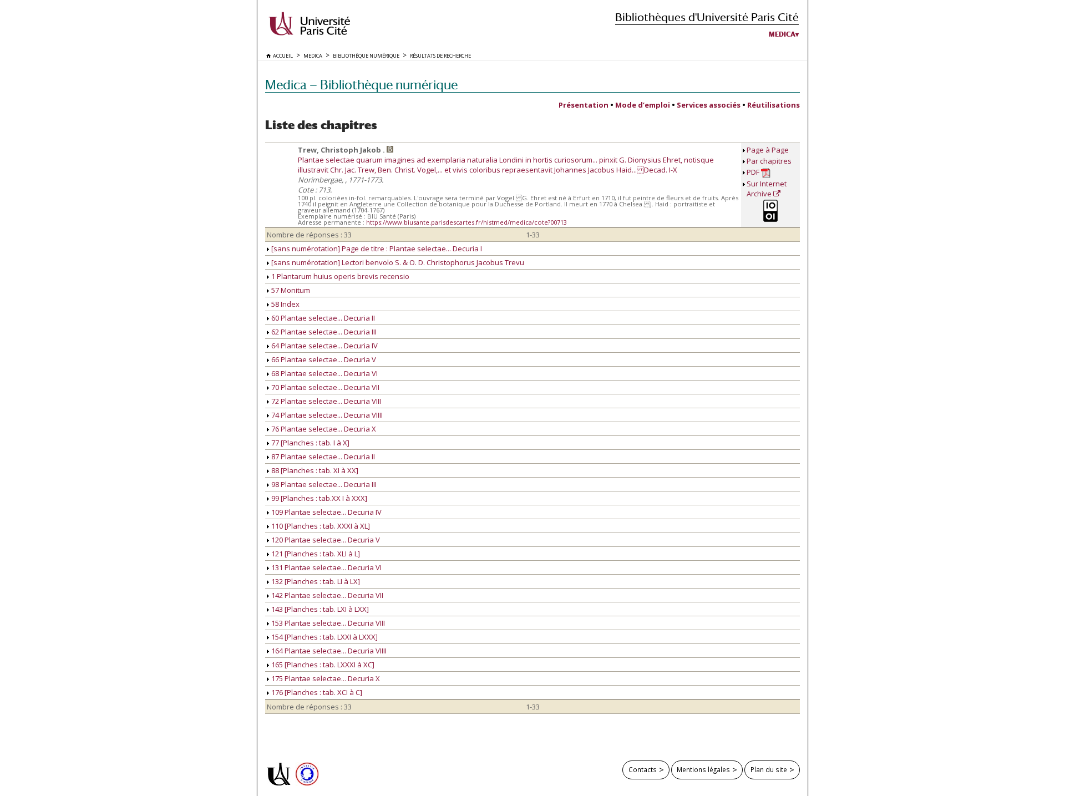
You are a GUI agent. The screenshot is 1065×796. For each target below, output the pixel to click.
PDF (754, 172)
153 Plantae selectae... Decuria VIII (327, 623)
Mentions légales (703, 769)
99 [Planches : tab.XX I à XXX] (318, 498)
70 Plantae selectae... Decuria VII (324, 387)
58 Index (285, 304)
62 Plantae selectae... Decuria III (323, 332)
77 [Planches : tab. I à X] (309, 443)
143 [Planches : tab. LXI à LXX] (319, 609)
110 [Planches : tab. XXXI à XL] (320, 526)
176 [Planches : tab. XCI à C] (316, 692)
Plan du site (768, 769)
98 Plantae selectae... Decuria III (323, 484)
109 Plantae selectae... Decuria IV (326, 512)
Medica (782, 34)
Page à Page (768, 150)
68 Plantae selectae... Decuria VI (324, 373)
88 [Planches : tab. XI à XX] (314, 470)
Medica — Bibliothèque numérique (361, 84)
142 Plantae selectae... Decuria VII (326, 595)
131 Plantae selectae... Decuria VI (326, 567)
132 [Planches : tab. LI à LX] (315, 581)
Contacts (642, 769)
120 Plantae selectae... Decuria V (325, 540)
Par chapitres (769, 161)
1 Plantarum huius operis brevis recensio (339, 276)
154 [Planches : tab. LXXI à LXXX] (324, 637)
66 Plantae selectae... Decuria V (323, 359)
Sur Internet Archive (767, 189)
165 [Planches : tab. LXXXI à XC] (322, 665)
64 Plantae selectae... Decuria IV (324, 346)
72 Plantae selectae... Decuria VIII (325, 401)
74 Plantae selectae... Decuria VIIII (326, 415)
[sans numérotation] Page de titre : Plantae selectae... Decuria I (376, 248)
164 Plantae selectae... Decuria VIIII (328, 651)
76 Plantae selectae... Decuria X (323, 429)
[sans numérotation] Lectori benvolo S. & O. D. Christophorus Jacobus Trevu (397, 262)
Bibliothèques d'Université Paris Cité (707, 17)
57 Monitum (290, 290)
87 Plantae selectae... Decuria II (322, 457)
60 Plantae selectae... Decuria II (322, 318)
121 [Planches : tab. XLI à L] (315, 554)
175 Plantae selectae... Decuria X (325, 678)
